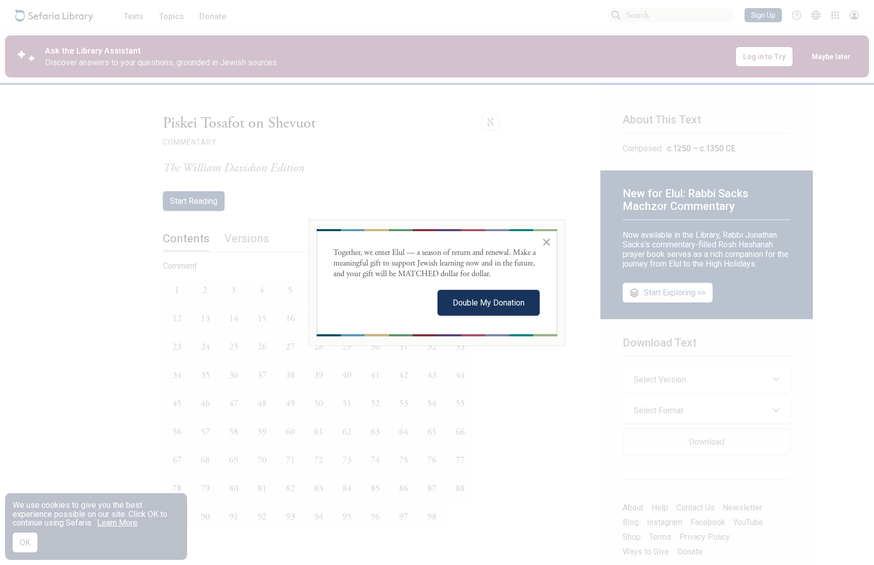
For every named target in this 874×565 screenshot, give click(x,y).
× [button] (546, 241)
